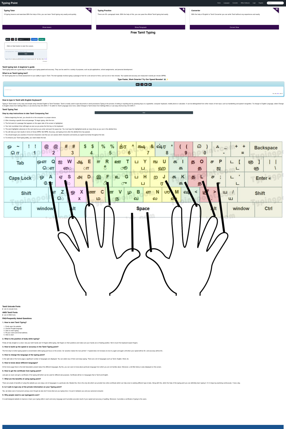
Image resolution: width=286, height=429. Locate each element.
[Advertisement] (13, 415)
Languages (227, 3)
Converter (235, 3)
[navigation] (143, 309)
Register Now (8, 59)
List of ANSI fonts (10, 315)
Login (254, 3)
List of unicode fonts (10, 309)
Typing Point (9, 2)
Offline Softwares (245, 3)
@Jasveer (24, 59)
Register (261, 3)
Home (219, 3)
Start (26, 54)
